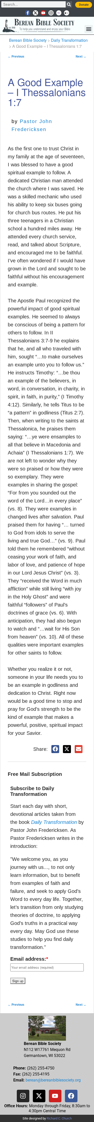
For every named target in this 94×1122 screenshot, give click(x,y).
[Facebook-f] (27, 13)
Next (81, 56)
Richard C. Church (59, 1118)
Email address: (29, 959)
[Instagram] (51, 13)
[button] (88, 29)
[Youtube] (43, 13)
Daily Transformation (69, 40)
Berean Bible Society (28, 40)
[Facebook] (71, 1096)
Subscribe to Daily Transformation (32, 791)
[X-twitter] (35, 13)
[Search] (69, 4)
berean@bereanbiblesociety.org (53, 1080)
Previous (16, 56)
